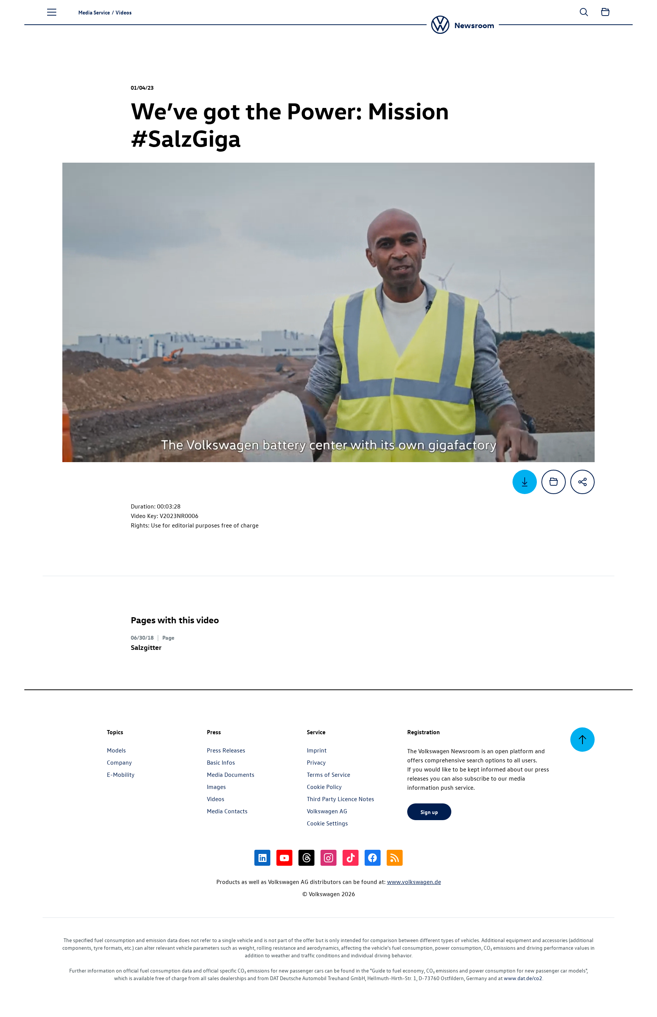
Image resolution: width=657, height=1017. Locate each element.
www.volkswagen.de (414, 882)
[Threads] (306, 858)
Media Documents (230, 774)
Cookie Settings (327, 823)
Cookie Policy (324, 786)
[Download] (525, 482)
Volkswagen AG (327, 811)
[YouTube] (284, 858)
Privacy (316, 762)
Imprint (317, 750)
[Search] (584, 12)
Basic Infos (221, 762)
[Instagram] (328, 858)
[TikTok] (351, 858)
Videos (215, 799)
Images (216, 786)
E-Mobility (121, 774)
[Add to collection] (553, 482)
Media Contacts (227, 811)
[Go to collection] (605, 12)
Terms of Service (328, 774)
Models (116, 750)
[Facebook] (373, 858)
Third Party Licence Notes (340, 799)
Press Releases (226, 750)
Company (119, 762)
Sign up (429, 811)
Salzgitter (146, 647)
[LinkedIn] (262, 858)
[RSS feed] (395, 858)
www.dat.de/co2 (523, 978)
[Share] (582, 482)
